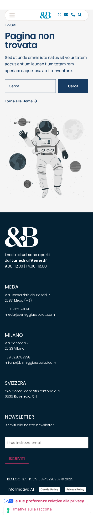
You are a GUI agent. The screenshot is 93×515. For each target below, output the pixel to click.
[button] (12, 15)
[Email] (66, 15)
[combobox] (30, 86)
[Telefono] (73, 15)
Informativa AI (20, 489)
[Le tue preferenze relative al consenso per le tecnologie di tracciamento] (8, 510)
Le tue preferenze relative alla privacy (48, 501)
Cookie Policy (49, 489)
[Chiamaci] (60, 15)
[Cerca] (80, 15)
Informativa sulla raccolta (29, 509)
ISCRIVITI (17, 458)
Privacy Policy (75, 489)
